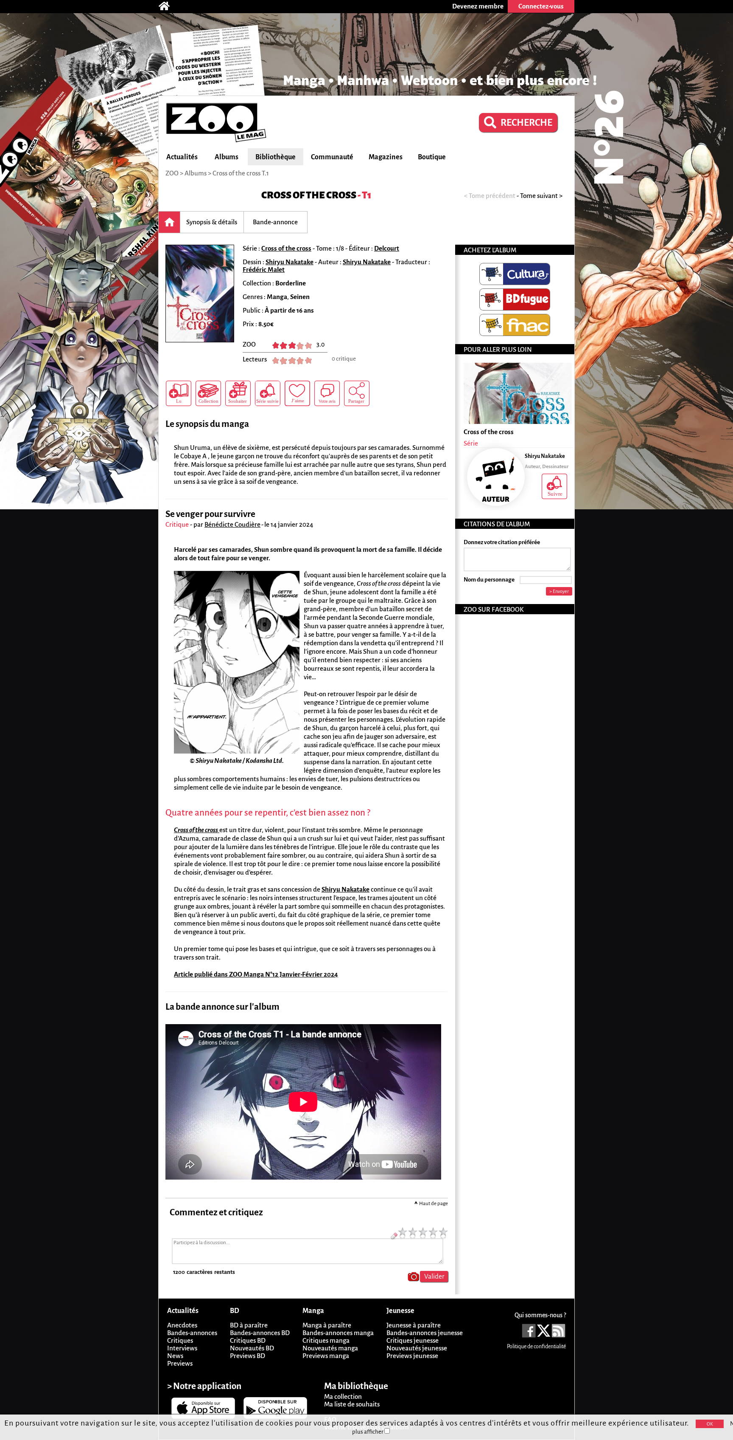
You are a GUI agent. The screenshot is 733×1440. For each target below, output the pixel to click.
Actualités (182, 157)
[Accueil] (168, 6)
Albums (226, 157)
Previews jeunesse (412, 1355)
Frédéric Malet (264, 269)
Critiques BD (248, 1340)
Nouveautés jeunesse (416, 1348)
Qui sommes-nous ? (540, 1315)
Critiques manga (326, 1340)
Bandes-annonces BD (260, 1332)
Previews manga (325, 1355)
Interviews (182, 1348)
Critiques (180, 1340)
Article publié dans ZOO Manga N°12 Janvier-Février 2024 (256, 974)
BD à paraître (249, 1325)
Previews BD (247, 1355)
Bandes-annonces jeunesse (424, 1332)
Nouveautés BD (252, 1348)
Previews (180, 1363)
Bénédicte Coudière (232, 524)
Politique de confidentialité (536, 1347)
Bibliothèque (275, 157)
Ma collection (343, 1396)
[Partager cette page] (356, 393)
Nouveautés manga (330, 1348)
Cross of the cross (308, 195)
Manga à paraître (326, 1325)
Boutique (432, 157)
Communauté (332, 157)
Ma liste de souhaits (352, 1404)
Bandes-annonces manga (338, 1332)
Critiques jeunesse (412, 1340)
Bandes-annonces (192, 1332)
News (175, 1355)
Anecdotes (182, 1325)
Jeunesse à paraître (413, 1325)
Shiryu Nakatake (289, 261)
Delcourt (386, 248)
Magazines (386, 157)
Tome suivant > (541, 195)
